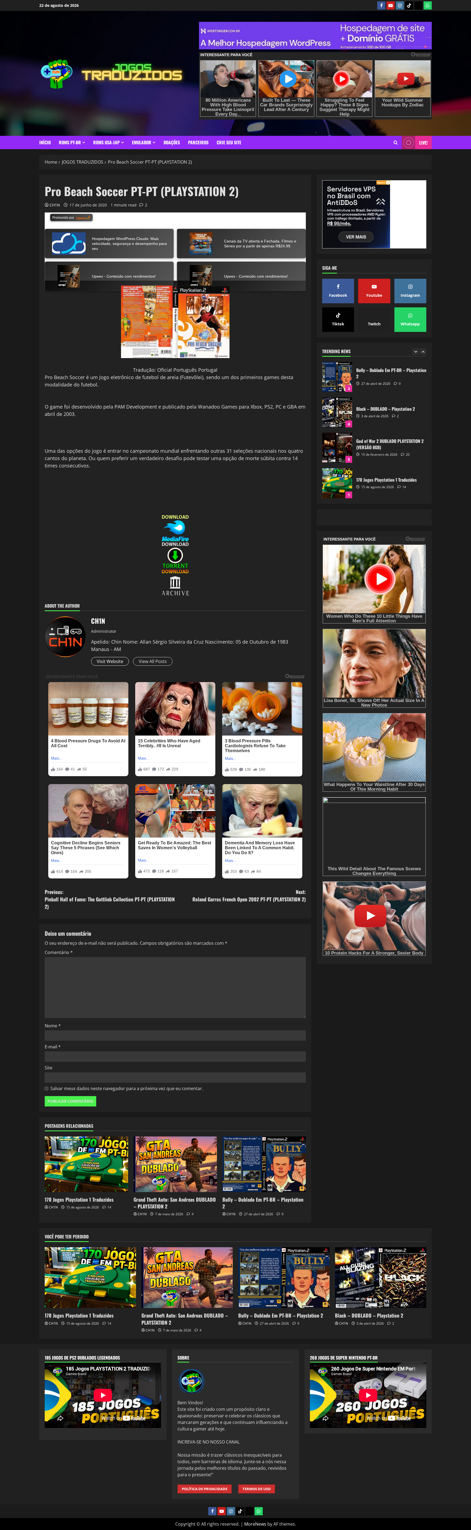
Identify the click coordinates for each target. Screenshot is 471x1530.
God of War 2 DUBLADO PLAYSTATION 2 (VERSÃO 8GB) (337, 377)
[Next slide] (422, 351)
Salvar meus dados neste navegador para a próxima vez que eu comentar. (126, 1088)
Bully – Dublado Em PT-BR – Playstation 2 (262, 1203)
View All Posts (153, 661)
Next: (249, 895)
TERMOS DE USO (257, 1488)
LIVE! (423, 142)
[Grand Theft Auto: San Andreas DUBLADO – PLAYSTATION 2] (175, 1164)
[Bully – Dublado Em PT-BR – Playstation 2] (264, 1164)
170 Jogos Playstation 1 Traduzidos (79, 1199)
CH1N (55, 205)
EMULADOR (141, 142)
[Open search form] (396, 142)
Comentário (59, 952)
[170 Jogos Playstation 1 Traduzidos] (86, 1164)
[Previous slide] (415, 351)
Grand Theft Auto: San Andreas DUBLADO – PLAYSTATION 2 (175, 1203)
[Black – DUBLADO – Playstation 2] (380, 1277)
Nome (53, 1026)
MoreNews (255, 1524)
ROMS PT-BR (70, 142)
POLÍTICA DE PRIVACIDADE (204, 1488)
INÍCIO (45, 142)
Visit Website (110, 661)
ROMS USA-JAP (106, 142)
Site (48, 1068)
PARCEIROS (198, 142)
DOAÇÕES (172, 142)
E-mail (53, 1047)
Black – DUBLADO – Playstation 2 (369, 1315)
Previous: (110, 899)
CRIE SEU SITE (229, 142)
